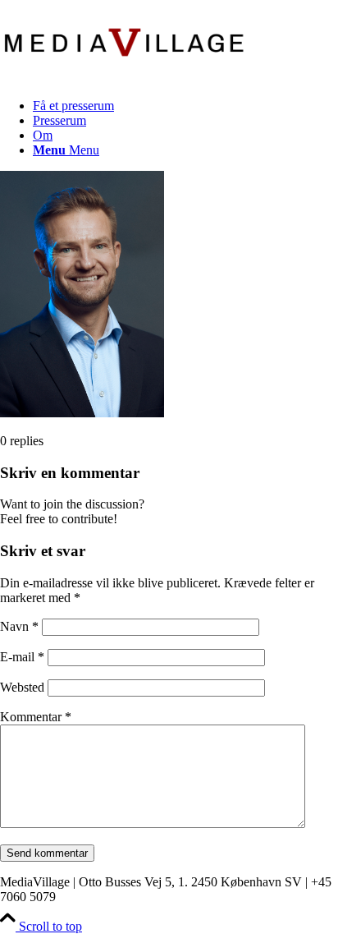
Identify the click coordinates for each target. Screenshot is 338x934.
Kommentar (35, 717)
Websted (22, 687)
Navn (19, 626)
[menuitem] (185, 106)
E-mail (22, 657)
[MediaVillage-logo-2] (123, 78)
